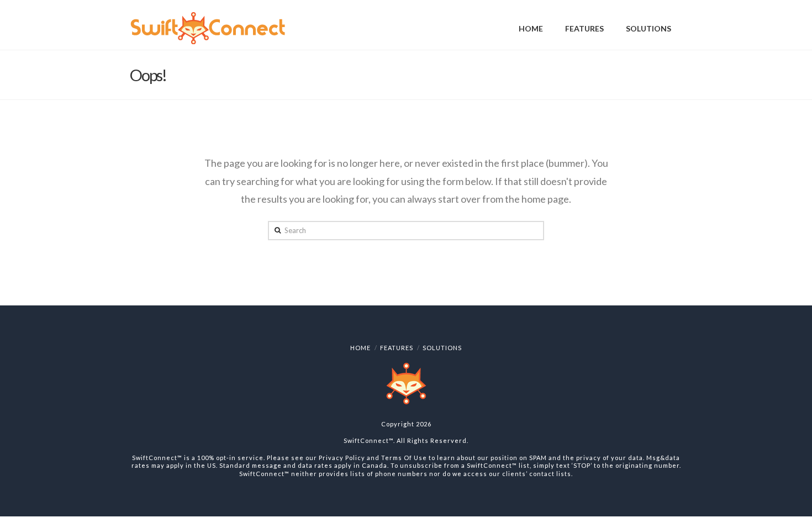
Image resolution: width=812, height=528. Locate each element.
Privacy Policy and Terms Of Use (373, 457)
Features (396, 347)
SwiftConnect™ (368, 440)
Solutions (442, 347)
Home (360, 347)
